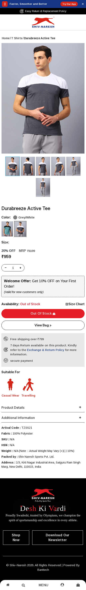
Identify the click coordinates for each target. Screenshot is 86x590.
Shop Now (16, 537)
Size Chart (76, 304)
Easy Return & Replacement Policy (45, 11)
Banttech (43, 569)
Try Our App (69, 4)
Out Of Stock (42, 313)
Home (6, 38)
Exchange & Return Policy (45, 350)
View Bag (42, 325)
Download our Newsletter (58, 537)
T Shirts (16, 38)
